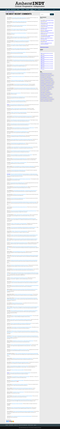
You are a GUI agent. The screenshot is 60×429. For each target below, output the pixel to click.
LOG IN (43, 9)
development (50, 78)
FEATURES (22, 9)
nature (52, 87)
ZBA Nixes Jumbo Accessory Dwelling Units (19, 194)
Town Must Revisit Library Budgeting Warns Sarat (20, 36)
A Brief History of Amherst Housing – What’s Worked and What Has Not (23, 340)
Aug (51, 53)
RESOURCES (27, 9)
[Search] (53, 9)
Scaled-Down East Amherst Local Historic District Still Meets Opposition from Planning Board (25, 255)
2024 (41, 57)
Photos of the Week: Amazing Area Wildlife (18, 369)
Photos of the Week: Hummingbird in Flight (18, 76)
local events (48, 87)
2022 (41, 61)
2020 (41, 65)
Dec (43, 56)
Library (44, 87)
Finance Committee (48, 82)
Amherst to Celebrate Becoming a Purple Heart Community (19, 242)
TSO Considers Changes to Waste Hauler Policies (19, 17)
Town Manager (51, 99)
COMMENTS (32, 9)
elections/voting (47, 80)
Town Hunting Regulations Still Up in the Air (19, 251)
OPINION (18, 9)
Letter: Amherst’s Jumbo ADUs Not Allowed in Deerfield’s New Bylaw (20, 319)
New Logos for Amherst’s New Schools (17, 403)
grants (53, 82)
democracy (45, 78)
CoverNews (35, 427)
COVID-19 (42, 78)
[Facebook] (7, 421)
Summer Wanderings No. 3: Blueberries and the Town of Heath (20, 349)
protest (48, 90)
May (47, 53)
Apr (46, 53)
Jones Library (42, 85)
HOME (6, 9)
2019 (41, 67)
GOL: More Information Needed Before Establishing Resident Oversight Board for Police (23, 210)
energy (52, 80)
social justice (50, 97)
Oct (41, 56)
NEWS (9, 9)
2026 (41, 53)
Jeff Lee (8, 104)
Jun (49, 53)
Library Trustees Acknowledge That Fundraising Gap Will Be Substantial (22, 315)
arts (46, 75)
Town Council (46, 99)
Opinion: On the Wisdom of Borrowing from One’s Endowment (23, 294)
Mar (45, 53)
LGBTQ (41, 87)
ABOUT (36, 9)
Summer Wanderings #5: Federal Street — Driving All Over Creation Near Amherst (25, 190)
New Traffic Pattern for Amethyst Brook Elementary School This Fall (20, 123)
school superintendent (44, 97)
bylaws (52, 75)
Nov (42, 56)
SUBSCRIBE (39, 9)
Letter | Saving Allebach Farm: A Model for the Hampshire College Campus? (23, 127)
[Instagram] (10, 421)
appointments (43, 75)
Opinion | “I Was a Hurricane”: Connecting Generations (19, 108)
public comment (43, 92)
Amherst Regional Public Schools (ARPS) (46, 73)
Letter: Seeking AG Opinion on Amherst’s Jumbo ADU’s (20, 384)
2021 (41, 63)
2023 (41, 59)
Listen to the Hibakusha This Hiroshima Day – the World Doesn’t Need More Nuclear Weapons (25, 285)
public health (48, 92)
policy (44, 90)
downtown (42, 80)
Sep (52, 55)
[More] (13, 421)
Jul (50, 53)
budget (49, 75)
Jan (42, 53)
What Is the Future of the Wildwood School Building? (21, 40)
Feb (44, 53)
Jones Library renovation (49, 85)
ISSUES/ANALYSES (13, 9)
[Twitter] (8, 421)
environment (42, 82)
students (42, 99)
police (41, 90)
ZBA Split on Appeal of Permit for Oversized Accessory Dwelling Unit (22, 358)
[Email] (11, 421)
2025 (41, 55)
